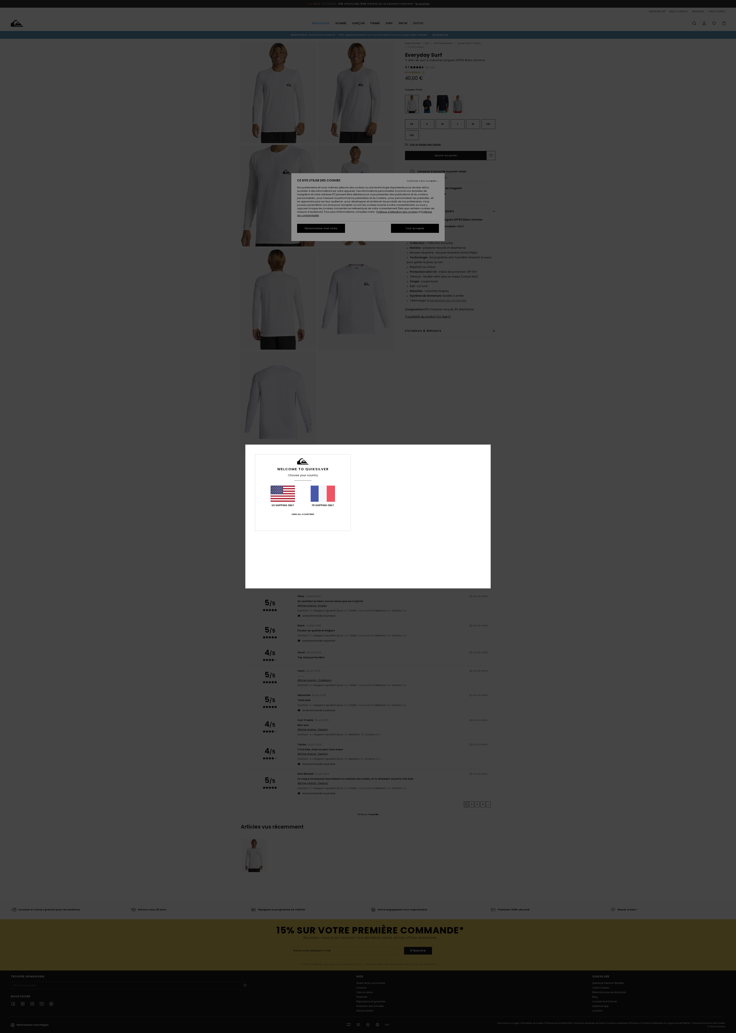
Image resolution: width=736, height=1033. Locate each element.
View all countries (303, 514)
